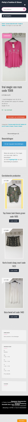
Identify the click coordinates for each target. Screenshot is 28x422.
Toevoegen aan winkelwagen (16, 117)
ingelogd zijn (13, 159)
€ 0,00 (24, 4)
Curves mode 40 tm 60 (11, 23)
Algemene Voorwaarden (18, 401)
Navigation (8, 16)
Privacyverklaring (20, 403)
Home (3, 23)
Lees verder (14, 221)
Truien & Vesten (9, 126)
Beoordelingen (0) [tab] (13, 133)
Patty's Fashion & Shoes (12, 2)
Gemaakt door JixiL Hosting (11, 404)
